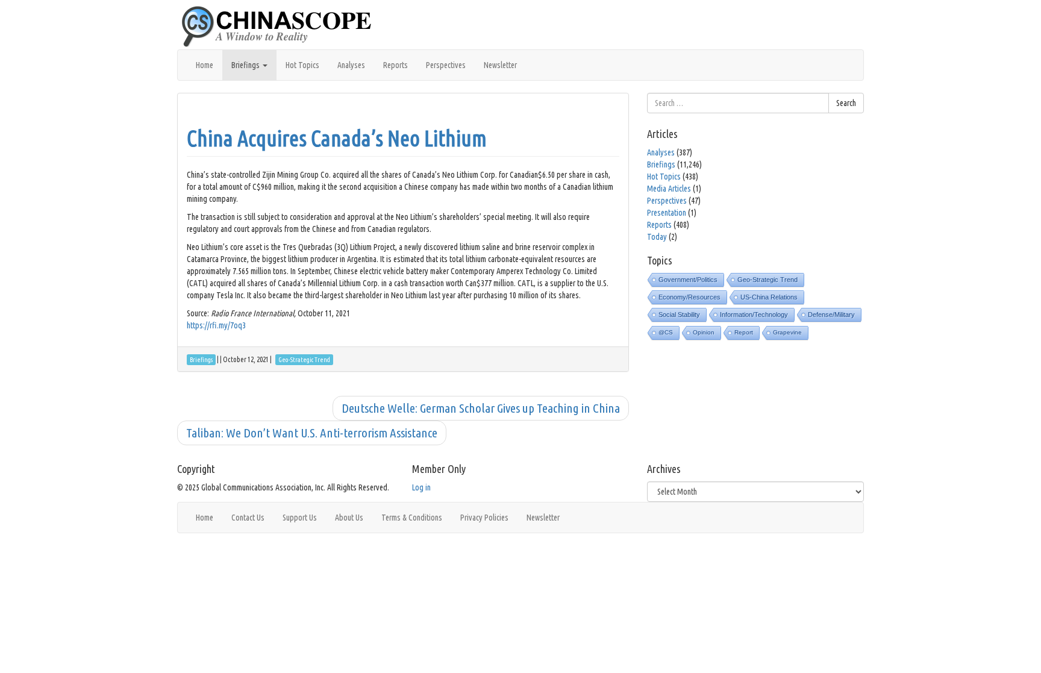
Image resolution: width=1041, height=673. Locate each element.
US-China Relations (769, 297)
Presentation (666, 213)
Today (657, 237)
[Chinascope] (282, 27)
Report (743, 332)
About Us (349, 517)
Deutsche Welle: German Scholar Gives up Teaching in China (481, 408)
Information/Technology (754, 314)
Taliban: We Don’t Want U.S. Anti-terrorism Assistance (311, 432)
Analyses (351, 65)
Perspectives (446, 65)
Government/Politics (687, 279)
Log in (421, 487)
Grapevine (787, 332)
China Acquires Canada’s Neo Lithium (337, 138)
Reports (395, 65)
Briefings (246, 65)
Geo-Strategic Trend (767, 279)
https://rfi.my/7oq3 (216, 325)
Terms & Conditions (411, 517)
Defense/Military (831, 314)
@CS (665, 332)
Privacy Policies (484, 517)
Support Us (300, 517)
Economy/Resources (689, 297)
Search (846, 103)
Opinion (703, 332)
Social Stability (679, 314)
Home (204, 65)
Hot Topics (302, 65)
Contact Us (247, 517)
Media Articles (669, 188)
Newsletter (500, 65)
